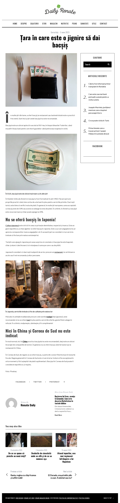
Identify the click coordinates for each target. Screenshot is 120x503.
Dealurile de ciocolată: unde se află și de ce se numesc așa (41, 456)
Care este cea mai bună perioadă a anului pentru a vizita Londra (98, 97)
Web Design (19, 498)
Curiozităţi (54, 32)
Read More (58, 415)
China (25, 341)
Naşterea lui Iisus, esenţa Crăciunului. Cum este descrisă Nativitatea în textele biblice (65, 400)
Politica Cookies (84, 498)
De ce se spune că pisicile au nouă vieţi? (16, 455)
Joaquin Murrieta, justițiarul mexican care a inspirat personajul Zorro (99, 110)
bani (28, 320)
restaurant (58, 252)
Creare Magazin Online (42, 498)
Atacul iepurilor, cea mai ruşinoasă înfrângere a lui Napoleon (66, 457)
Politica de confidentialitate (68, 498)
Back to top (108, 498)
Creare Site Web (29, 498)
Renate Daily (28, 405)
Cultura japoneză (12, 225)
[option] (16, 445)
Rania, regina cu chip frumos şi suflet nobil (23, 474)
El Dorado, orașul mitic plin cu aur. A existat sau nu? (60, 474)
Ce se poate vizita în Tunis (98, 120)
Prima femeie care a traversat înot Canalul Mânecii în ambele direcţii (98, 131)
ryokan (49, 317)
